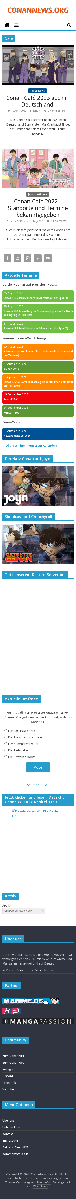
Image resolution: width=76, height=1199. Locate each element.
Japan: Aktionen (37, 194)
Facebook (9, 1083)
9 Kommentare (56, 111)
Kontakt (7, 1134)
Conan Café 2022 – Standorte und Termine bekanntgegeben (38, 208)
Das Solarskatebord (21, 731)
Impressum (10, 1141)
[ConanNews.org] (7, 25)
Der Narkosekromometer (25, 737)
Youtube (8, 1089)
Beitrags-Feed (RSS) (16, 1147)
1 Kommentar (58, 221)
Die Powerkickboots (21, 757)
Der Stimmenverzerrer (23, 744)
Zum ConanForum (14, 1062)
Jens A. (37, 111)
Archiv (6, 905)
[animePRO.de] (11, 1010)
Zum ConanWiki (13, 1056)
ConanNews (37, 91)
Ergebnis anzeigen (38, 784)
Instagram (9, 1069)
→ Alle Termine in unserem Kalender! (29, 446)
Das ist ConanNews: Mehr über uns (30, 970)
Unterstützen (11, 1127)
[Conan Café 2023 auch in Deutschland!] (38, 48)
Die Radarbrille (18, 750)
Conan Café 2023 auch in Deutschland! (38, 101)
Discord (7, 1076)
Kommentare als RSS (16, 1154)
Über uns (8, 1120)
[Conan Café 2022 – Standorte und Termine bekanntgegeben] (38, 151)
